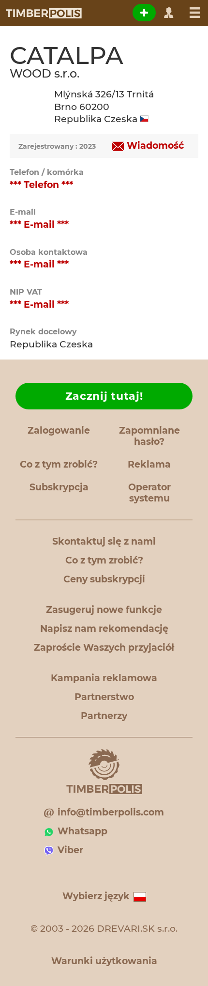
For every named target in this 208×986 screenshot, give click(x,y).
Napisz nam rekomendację (104, 628)
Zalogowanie (59, 430)
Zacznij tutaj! (104, 396)
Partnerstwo (104, 697)
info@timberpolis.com (111, 812)
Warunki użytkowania (104, 961)
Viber (70, 850)
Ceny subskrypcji (104, 579)
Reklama (149, 464)
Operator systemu (149, 493)
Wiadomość (155, 145)
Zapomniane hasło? (149, 436)
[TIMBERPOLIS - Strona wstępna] (43, 13)
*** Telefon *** (41, 184)
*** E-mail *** (39, 224)
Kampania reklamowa (104, 678)
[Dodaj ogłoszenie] (144, 12)
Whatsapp (82, 831)
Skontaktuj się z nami (104, 541)
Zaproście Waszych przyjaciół (104, 647)
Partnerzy (104, 715)
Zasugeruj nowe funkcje (104, 609)
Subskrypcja (59, 487)
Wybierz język (96, 896)
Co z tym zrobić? (59, 464)
